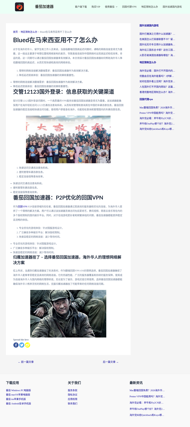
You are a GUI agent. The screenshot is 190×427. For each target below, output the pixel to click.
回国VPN (22, 206)
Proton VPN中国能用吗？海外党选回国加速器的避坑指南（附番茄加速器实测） (157, 113)
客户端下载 (81, 7)
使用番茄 (109, 7)
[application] (115, 7)
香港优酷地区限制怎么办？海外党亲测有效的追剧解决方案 (157, 92)
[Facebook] (16, 345)
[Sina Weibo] (27, 345)
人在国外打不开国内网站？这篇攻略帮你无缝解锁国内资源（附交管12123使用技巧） (157, 86)
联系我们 (72, 403)
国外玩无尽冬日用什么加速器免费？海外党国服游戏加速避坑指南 (157, 44)
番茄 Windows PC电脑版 (18, 390)
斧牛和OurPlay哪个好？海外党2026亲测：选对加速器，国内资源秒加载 (157, 123)
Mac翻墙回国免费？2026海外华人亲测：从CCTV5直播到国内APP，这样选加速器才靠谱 (157, 107)
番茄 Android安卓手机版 (18, 403)
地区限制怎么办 (149, 7)
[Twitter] (21, 345)
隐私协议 (72, 394)
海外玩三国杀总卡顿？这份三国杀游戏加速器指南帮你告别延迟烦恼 (157, 50)
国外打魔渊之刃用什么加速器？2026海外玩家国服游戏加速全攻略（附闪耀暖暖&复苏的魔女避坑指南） (157, 34)
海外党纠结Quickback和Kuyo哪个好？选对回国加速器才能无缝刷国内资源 (157, 129)
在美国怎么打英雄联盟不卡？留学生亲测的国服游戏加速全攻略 (157, 39)
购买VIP (96, 7)
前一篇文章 (26, 362)
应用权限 (72, 399)
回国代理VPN (129, 7)
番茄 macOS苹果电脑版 (18, 394)
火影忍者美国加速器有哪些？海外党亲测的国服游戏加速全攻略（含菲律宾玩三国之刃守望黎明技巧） (157, 55)
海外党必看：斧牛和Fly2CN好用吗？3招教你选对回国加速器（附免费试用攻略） (157, 118)
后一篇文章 (111, 362)
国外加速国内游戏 (172, 7)
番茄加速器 (44, 7)
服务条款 (72, 390)
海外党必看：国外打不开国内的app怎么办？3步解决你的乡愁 (157, 70)
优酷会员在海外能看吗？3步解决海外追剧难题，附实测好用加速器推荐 (157, 76)
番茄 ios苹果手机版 (16, 399)
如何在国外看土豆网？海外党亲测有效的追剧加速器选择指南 (157, 81)
